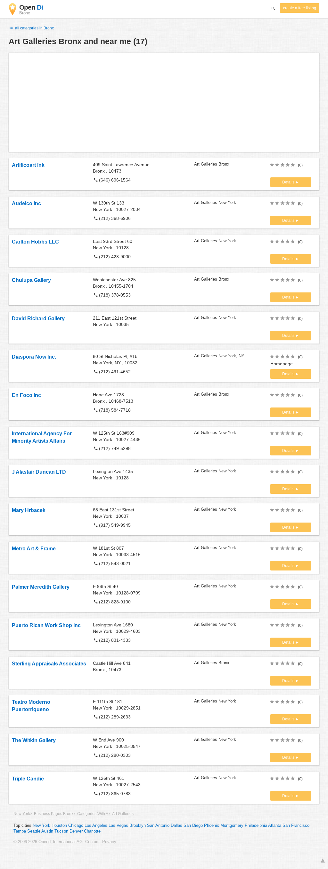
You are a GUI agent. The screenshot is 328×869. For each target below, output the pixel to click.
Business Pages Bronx (53, 813)
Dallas (176, 825)
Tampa (19, 831)
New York (21, 813)
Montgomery (231, 825)
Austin (47, 831)
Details (288, 182)
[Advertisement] (164, 102)
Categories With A (92, 813)
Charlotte (92, 831)
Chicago (75, 825)
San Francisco (296, 825)
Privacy (109, 842)
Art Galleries (123, 813)
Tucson (61, 831)
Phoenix (211, 825)
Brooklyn (137, 825)
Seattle (33, 831)
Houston (59, 825)
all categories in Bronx (34, 28)
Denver (76, 831)
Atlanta (274, 825)
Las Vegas (118, 825)
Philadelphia (256, 825)
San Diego (193, 825)
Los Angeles (96, 825)
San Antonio (158, 825)
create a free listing (299, 8)
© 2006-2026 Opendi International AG (48, 842)
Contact (92, 842)
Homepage (281, 363)
